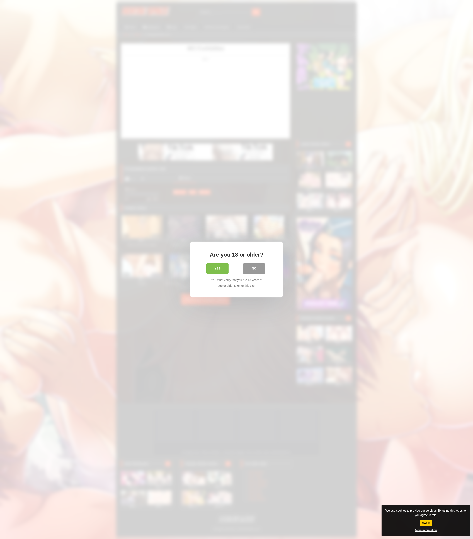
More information (426, 530)
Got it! (426, 523)
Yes (218, 268)
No (254, 268)
